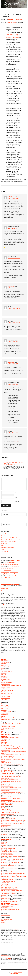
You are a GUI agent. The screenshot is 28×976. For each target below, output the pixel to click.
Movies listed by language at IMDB (9, 901)
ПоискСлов (4, 834)
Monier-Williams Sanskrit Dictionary (9, 889)
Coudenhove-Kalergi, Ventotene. (9, 541)
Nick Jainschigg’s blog (6, 919)
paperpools (4, 677)
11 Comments (19, 19)
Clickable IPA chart (5, 734)
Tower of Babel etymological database (10, 812)
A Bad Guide (4, 681)
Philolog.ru (3, 843)
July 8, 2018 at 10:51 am (14, 308)
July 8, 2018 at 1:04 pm (13, 341)
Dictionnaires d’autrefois (7, 786)
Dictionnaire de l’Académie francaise (10, 779)
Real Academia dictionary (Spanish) (9, 789)
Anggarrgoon (4, 705)
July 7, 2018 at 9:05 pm (13, 198)
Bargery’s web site (5, 898)
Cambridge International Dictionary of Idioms (11, 747)
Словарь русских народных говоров (10, 862)
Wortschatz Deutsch (6, 762)
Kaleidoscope (4, 660)
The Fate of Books (5, 698)
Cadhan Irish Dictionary (6, 800)
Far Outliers (4, 676)
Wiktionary (3, 729)
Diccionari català (5, 790)
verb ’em (16, 441)
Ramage (3, 922)
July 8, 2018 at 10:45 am (14, 288)
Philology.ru (4, 842)
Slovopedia (4, 828)
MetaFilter (3, 665)
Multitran (3, 725)
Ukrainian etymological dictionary (9, 875)
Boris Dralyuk (4, 691)
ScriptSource (4, 742)
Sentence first (4, 714)
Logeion (3, 815)
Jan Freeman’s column (10, 909)
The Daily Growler (5, 662)
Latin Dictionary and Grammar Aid (9, 772)
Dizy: (2, 793)
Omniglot (3, 740)
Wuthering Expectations (7, 690)
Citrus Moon (4, 920)
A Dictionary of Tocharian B (7, 879)
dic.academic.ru (5, 832)
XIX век (3, 688)
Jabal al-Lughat (5, 707)
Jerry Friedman (5, 564)
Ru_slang (3, 850)
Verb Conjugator (5, 807)
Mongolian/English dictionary (8, 886)
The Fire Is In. (4, 536)
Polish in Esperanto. (16, 560)
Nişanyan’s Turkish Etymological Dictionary (11, 890)
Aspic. (2, 549)
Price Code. (4, 543)
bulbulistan (3, 710)
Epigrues (3, 674)
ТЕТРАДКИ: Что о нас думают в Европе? (11, 685)
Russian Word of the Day (7, 871)
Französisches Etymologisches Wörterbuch (11, 787)
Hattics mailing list (5, 915)
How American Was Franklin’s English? (10, 539)
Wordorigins (4, 736)
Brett (2, 568)
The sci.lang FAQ (5, 739)
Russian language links (6, 853)
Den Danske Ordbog (6, 770)
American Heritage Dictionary (8, 726)
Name (16, 493)
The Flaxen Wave (5, 684)
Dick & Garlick (4, 708)
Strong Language (5, 719)
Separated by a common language (9, 717)
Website (17, 501)
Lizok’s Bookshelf (5, 679)
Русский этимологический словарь (9, 836)
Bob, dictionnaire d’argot (7, 778)
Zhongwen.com (5, 882)
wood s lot (3, 663)
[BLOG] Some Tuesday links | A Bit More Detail (13, 463)
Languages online (5, 903)
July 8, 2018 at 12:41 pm (14, 322)
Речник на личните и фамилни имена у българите (13, 876)
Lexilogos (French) (5, 784)
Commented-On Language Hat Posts (10, 584)
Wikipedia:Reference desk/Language (10, 737)
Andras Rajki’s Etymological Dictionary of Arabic (12, 754)
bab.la (2, 731)
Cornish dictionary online (7, 804)
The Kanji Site (4, 884)
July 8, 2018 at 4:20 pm (13, 384)
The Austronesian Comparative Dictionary (11, 892)
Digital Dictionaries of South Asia (9, 887)
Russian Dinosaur (5, 687)
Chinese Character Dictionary (8, 881)
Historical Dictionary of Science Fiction (10, 904)
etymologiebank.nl (5, 768)
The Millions (4, 699)
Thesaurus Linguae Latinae (7, 773)
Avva (2, 668)
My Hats (3, 590)
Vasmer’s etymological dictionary (9, 851)
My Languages (4, 588)
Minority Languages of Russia (8, 848)
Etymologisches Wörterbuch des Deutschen (11, 764)
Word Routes (4, 713)
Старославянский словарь (7, 865)
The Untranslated (5, 696)
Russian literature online (7, 854)
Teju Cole (16, 929)
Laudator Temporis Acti (6, 693)
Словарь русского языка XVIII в (9, 868)
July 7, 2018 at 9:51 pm (13, 228)
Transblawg (4, 673)
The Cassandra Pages (6, 671)
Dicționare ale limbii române (8, 797)
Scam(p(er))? (4, 551)
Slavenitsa (3, 845)
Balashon (3, 716)
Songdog (3, 659)
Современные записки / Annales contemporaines (13, 873)
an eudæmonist (5, 666)
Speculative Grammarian (7, 906)
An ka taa (3, 895)
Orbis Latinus (4, 826)
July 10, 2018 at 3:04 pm (9, 464)
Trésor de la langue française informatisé (11, 776)
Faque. (3, 545)
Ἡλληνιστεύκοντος (6, 711)
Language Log (4, 703)
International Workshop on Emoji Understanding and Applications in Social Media (13, 35)
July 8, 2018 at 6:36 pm (13, 433)
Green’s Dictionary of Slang (7, 728)
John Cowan (11, 196)
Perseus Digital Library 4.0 (7, 814)
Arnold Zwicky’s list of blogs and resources (11, 723)
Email (16, 497)
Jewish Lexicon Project (6, 745)
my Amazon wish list (6, 605)
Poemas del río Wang (6, 682)
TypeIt (2, 733)
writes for (12, 22)
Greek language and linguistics (8, 818)
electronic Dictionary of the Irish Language (11, 798)
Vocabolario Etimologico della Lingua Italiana (11, 792)
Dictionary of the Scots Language (9, 758)
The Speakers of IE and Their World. (10, 538)
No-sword (3, 670)
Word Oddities (4, 907)
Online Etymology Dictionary (8, 811)
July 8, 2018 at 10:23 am (14, 258)
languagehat (10, 19)
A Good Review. (5, 534)
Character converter (6, 910)
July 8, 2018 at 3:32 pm (13, 363)
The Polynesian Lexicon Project (8, 893)
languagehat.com (3, 4)
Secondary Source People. (7, 547)
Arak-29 (3, 806)
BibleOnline (4, 743)
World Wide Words (5, 809)
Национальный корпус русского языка (10, 856)
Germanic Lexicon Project (7, 756)
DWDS (3, 765)
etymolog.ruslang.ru (6, 839)
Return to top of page (14, 973)
